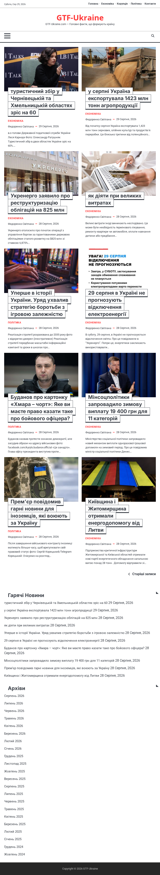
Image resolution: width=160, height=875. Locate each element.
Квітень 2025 (13, 816)
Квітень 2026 (13, 726)
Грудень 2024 (13, 847)
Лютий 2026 (13, 741)
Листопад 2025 (15, 764)
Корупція (122, 3)
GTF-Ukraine (80, 17)
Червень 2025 (14, 801)
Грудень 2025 (13, 756)
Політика (136, 3)
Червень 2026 (14, 711)
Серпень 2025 (14, 786)
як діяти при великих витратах (26, 625)
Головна (93, 3)
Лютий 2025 (13, 832)
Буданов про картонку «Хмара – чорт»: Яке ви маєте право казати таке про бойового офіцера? (74, 648)
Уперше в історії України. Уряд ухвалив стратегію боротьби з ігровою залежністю (64, 633)
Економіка (107, 3)
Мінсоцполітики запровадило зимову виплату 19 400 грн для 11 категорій (59, 661)
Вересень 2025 (14, 779)
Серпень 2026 (14, 696)
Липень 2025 (13, 794)
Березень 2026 (14, 733)
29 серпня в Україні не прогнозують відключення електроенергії (52, 640)
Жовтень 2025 (14, 771)
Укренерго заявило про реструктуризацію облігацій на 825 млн (40, 202)
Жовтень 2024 (14, 854)
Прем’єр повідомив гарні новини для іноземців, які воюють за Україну (56, 668)
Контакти (150, 3)
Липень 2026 (13, 703)
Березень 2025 (14, 824)
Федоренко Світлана (21, 126)
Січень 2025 (12, 839)
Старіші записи (144, 574)
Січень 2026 (12, 749)
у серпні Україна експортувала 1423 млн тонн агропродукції (118, 98)
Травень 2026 (14, 718)
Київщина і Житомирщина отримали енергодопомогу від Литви (51, 676)
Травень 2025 (14, 809)
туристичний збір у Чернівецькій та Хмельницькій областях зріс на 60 (56, 603)
